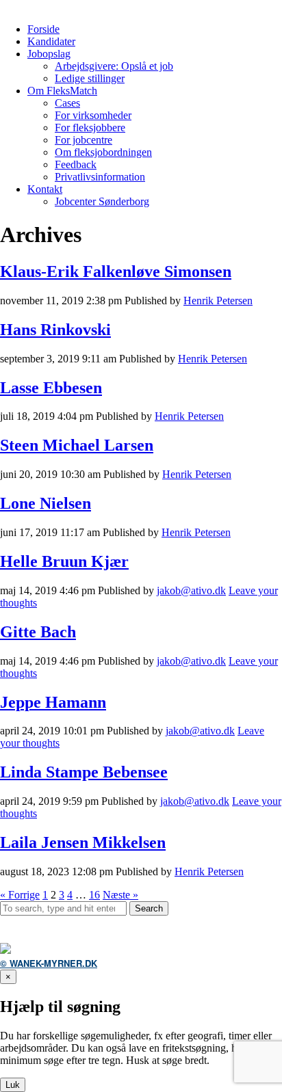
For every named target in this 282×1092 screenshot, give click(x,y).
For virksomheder (93, 115)
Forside (43, 29)
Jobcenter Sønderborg (102, 201)
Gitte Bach (38, 632)
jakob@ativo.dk (191, 590)
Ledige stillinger (90, 78)
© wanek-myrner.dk (48, 963)
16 (94, 895)
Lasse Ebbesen (51, 388)
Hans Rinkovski (55, 329)
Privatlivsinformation (100, 177)
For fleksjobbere (90, 127)
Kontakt (44, 189)
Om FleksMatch (62, 90)
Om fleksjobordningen (103, 152)
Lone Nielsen (45, 503)
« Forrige (20, 895)
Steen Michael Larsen (76, 445)
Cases (67, 103)
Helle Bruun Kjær (64, 561)
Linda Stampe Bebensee (84, 772)
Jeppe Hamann (53, 702)
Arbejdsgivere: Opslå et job (114, 66)
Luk (12, 1085)
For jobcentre (83, 140)
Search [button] (149, 908)
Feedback (76, 164)
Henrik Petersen (218, 300)
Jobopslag (48, 53)
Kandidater (51, 41)
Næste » (120, 895)
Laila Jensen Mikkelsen (83, 842)
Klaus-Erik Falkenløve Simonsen (115, 271)
